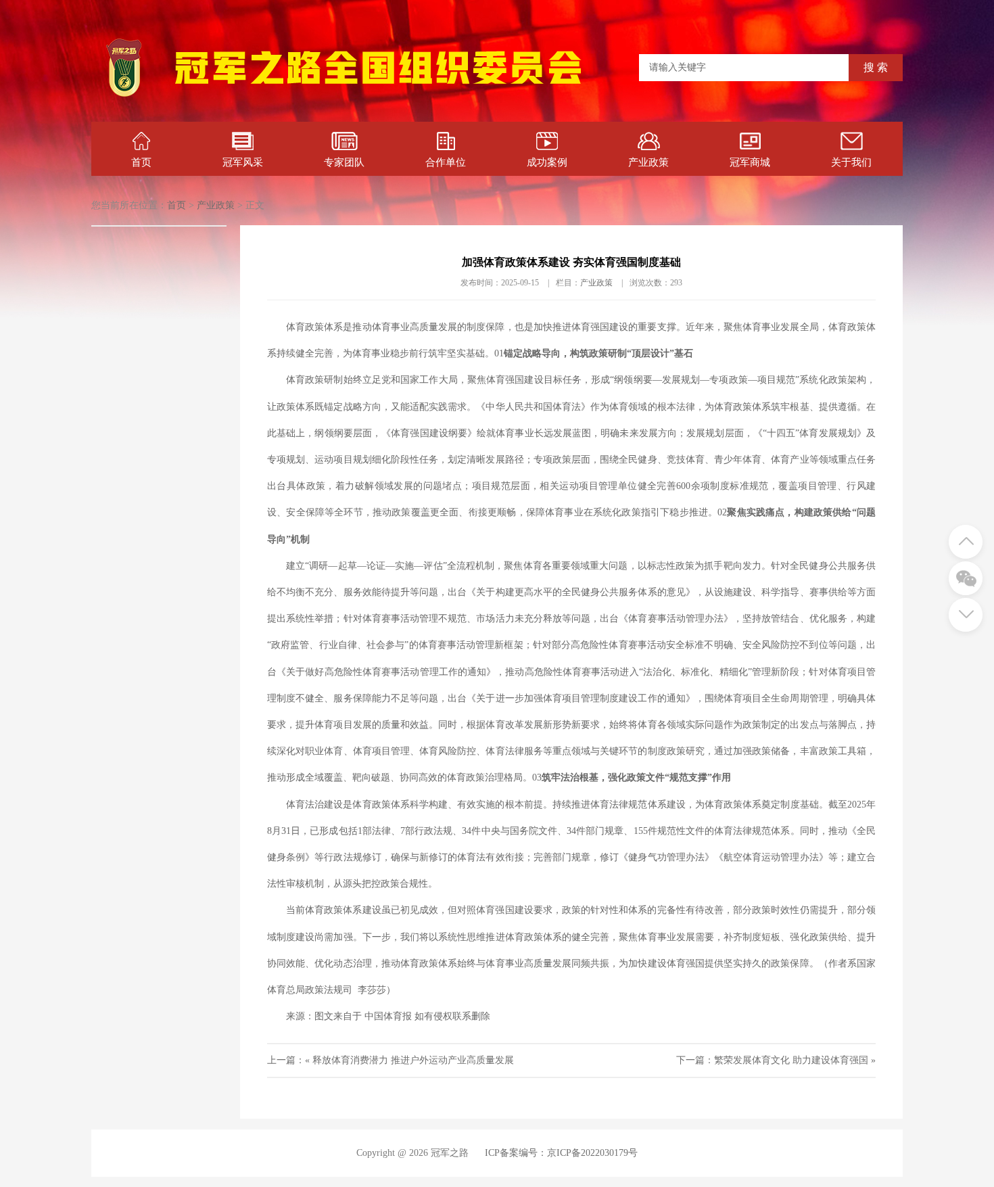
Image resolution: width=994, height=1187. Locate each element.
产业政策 (648, 162)
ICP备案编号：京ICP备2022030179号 (561, 1153)
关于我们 (851, 162)
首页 (141, 162)
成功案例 (547, 162)
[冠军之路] (378, 97)
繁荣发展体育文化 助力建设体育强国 (791, 1060)
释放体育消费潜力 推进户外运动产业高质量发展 (413, 1060)
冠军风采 (242, 162)
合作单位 (445, 162)
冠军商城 (750, 162)
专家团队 (344, 162)
